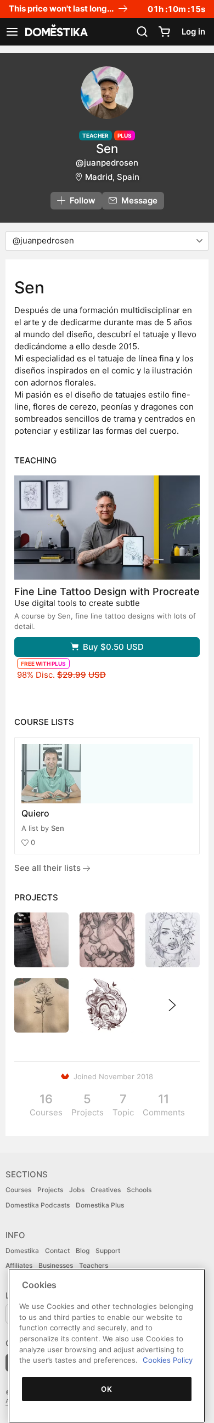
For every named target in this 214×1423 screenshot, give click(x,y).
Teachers (93, 1265)
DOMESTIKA (55, 32)
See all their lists (48, 868)
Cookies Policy (168, 1360)
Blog (82, 1250)
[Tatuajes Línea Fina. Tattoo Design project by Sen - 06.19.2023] (41, 1005)
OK (106, 1389)
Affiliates (18, 1265)
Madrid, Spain (112, 177)
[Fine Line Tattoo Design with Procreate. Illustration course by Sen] (107, 527)
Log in (193, 31)
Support (107, 1250)
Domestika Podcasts (37, 1205)
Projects (50, 1190)
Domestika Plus (100, 1205)
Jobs (77, 1190)
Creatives (106, 1190)
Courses (18, 1190)
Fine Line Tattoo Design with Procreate (107, 591)
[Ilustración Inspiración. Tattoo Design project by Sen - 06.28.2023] (172, 939)
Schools (139, 1190)
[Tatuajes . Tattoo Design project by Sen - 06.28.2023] (107, 939)
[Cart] (164, 32)
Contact (57, 1250)
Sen (57, 828)
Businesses (55, 1265)
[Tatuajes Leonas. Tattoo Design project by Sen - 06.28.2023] (41, 939)
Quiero (35, 813)
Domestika (22, 1250)
